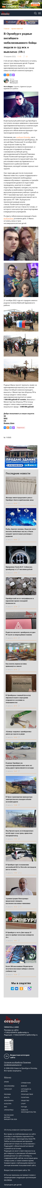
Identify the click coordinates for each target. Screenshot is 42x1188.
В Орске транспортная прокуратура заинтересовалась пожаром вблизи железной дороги (19, 799)
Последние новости (18, 473)
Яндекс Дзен (9, 423)
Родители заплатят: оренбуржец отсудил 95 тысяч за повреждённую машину (20, 633)
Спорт (23, 1104)
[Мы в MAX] (29, 988)
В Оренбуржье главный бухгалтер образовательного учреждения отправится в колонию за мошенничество (18, 699)
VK (5, 416)
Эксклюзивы (9, 1086)
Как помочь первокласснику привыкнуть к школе (16, 665)
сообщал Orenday (23, 137)
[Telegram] (10, 75)
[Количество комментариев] (21, 503)
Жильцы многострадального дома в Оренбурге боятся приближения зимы (20, 498)
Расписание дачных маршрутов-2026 (10, 1117)
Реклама (7, 1094)
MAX (5, 418)
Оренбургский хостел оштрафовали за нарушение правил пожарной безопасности (20, 600)
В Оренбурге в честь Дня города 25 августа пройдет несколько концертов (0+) (20, 934)
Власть (7, 1097)
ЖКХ (5, 1107)
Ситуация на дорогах (26, 1090)
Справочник (26, 1083)
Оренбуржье (8, 1110)
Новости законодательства (28, 1111)
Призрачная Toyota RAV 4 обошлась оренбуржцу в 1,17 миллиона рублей (19, 568)
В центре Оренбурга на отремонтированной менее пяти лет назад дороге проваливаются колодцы (20, 765)
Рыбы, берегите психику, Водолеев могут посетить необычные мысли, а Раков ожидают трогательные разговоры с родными (21, 532)
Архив (6, 1082)
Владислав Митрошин (14, 82)
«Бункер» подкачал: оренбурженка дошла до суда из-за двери (18, 732)
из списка (8, 1180)
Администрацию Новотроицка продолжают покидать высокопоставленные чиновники (18, 900)
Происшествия (27, 1094)
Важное (24, 1086)
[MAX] (13, 75)
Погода (24, 1107)
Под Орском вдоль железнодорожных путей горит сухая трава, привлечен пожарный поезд (19, 833)
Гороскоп (8, 1089)
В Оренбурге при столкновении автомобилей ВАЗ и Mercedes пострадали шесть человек (21, 867)
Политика (25, 1097)
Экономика (8, 1100)
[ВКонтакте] (5, 75)
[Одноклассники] (8, 75)
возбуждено (9, 218)
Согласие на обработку (13, 1062)
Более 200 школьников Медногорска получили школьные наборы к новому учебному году (20, 968)
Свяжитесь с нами (11, 1027)
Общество (25, 1100)
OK (5, 421)
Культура (7, 1104)
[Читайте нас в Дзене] (25, 988)
